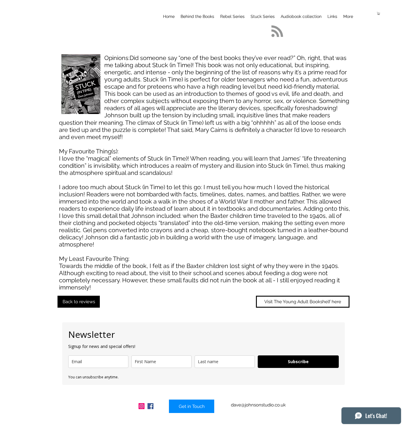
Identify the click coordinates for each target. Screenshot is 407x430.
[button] (378, 13)
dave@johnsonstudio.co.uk (258, 405)
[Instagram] (142, 406)
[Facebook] (150, 406)
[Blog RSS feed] (277, 31)
